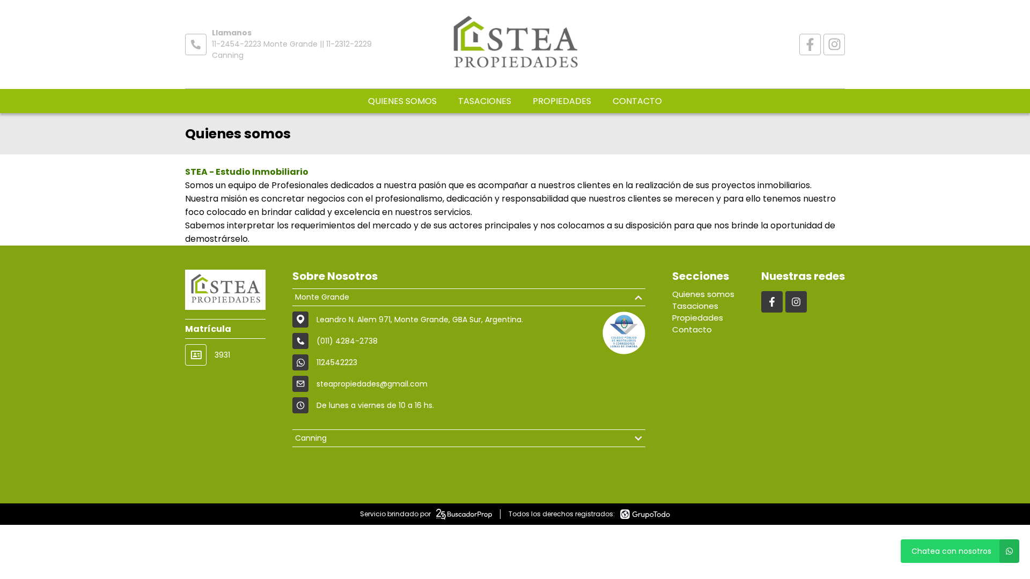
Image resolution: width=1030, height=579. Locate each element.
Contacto (637, 101)
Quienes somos (402, 101)
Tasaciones (484, 101)
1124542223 (337, 362)
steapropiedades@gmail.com (372, 383)
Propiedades (562, 101)
